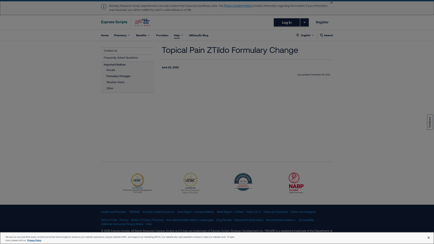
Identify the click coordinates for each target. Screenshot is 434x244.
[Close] (428, 237)
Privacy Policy (34, 240)
